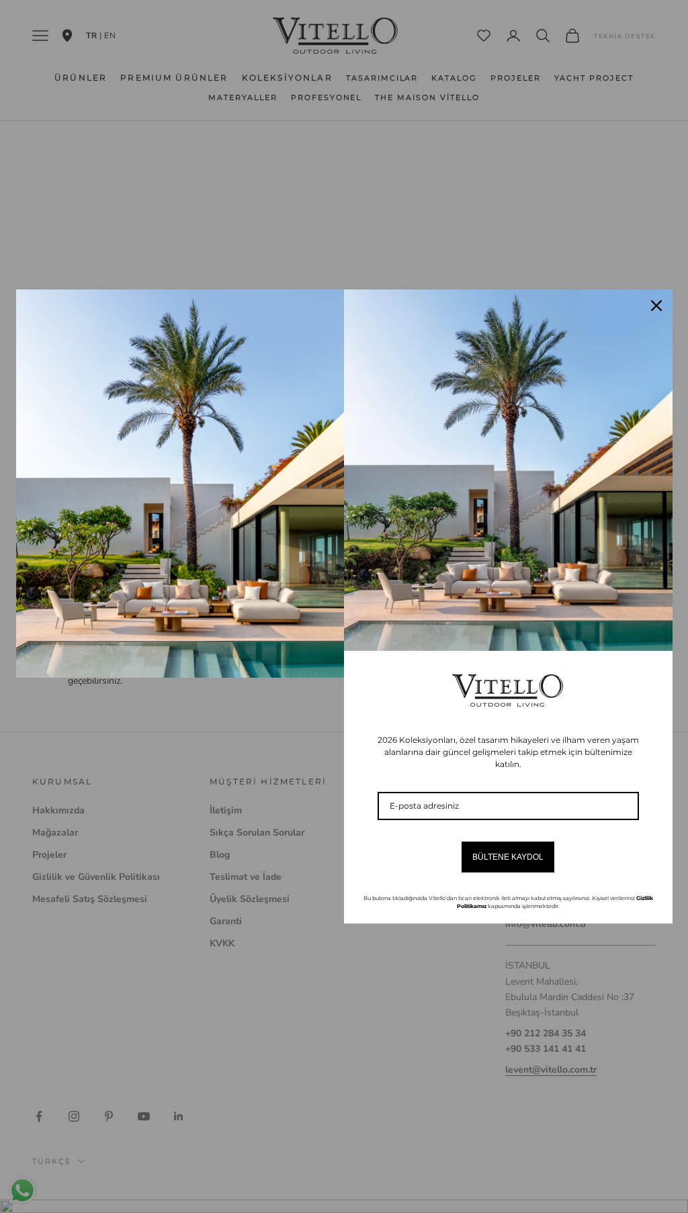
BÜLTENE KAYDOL (508, 857)
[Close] (656, 305)
